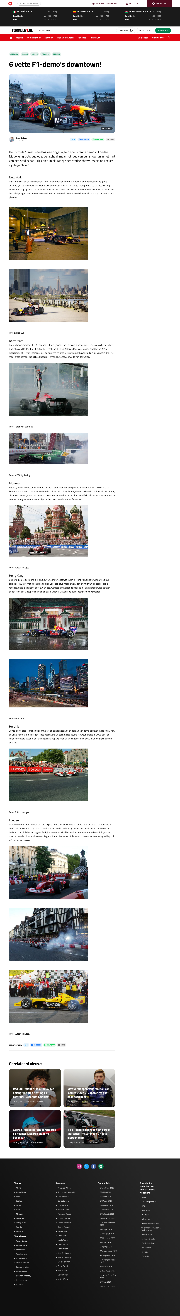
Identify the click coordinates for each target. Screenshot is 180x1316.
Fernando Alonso (64, 1214)
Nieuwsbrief (158, 37)
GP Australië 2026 (107, 1188)
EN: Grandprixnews (149, 1202)
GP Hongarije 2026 (107, 1234)
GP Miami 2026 (106, 1201)
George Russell (64, 1227)
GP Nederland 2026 (107, 1238)
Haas (18, 1210)
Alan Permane (21, 1245)
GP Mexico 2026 (106, 1266)
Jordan (25, 54)
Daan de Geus (21, 138)
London (35, 54)
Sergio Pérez (63, 1275)
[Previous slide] (9, 17)
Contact (144, 1252)
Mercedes (45, 54)
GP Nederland (97, 1101)
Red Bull (56, 54)
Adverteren (146, 1219)
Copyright (145, 1256)
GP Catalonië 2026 (107, 1214)
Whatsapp (99, 139)
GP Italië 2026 (105, 1242)
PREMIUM (95, 37)
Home (144, 1197)
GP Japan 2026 (105, 1197)
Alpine (18, 1188)
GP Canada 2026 (106, 1205)
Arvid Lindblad (63, 1197)
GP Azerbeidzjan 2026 (108, 1251)
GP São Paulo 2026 (107, 1271)
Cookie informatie (148, 1239)
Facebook (85, 139)
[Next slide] (173, 17)
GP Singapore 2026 (107, 1255)
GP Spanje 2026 (106, 1247)
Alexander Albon (64, 1188)
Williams (19, 1231)
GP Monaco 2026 (106, 1210)
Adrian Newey (21, 1241)
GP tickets (143, 37)
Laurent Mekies (22, 1280)
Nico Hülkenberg (64, 1257)
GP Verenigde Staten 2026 (108, 1261)
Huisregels (146, 1210)
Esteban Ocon (63, 1210)
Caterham (14, 54)
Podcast (82, 37)
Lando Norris (63, 1240)
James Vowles (21, 1271)
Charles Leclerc (64, 1205)
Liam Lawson (63, 1249)
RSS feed (145, 1215)
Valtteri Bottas (63, 1279)
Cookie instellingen (149, 1243)
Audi (18, 1197)
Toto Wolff (20, 1284)
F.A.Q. (144, 1206)
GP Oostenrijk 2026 (107, 1218)
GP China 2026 (105, 1192)
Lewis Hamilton (64, 1244)
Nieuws (19, 37)
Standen (49, 37)
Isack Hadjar (62, 1231)
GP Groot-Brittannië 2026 (107, 1224)
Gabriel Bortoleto (64, 1223)
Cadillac (19, 1201)
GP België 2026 (106, 1229)
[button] (159, 3)
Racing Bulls (21, 1223)
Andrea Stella (21, 1250)
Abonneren (163, 30)
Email (112, 139)
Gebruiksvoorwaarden (150, 1223)
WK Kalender (34, 37)
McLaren (19, 1214)
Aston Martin (21, 1192)
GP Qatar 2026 (105, 1282)
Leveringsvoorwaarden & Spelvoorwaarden (151, 1229)
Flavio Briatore (21, 1258)
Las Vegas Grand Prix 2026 (108, 1276)
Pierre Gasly (62, 1270)
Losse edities (145, 30)
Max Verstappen (65, 37)
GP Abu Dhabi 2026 (107, 1286)
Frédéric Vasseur (22, 1263)
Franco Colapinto (64, 1218)
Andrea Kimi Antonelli (66, 1192)
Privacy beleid (147, 1234)
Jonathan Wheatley (23, 1276)
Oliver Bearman (64, 1262)
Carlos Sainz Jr (63, 1201)
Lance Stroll (62, 1236)
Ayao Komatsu (21, 1254)
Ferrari (18, 1205)
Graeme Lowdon (22, 1267)
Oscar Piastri (63, 1266)
